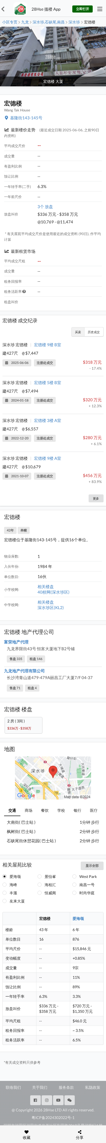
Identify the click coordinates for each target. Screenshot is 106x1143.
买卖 (78, 332)
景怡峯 (50, 876)
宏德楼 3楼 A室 (47, 420)
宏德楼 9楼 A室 (47, 458)
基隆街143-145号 (26, 117)
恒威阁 (50, 892)
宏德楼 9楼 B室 (47, 344)
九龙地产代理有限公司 (24, 670)
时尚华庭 (87, 892)
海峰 (13, 884)
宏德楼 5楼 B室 (47, 382)
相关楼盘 (46, 586)
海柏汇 (50, 884)
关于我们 (39, 1087)
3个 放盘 (45, 206)
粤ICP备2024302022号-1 (53, 1117)
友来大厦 (17, 901)
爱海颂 (15, 876)
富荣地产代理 (16, 641)
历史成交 (94, 332)
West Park (88, 876)
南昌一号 (87, 884)
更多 (96, 498)
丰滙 (13, 892)
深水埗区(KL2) (51, 607)
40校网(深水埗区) (54, 591)
